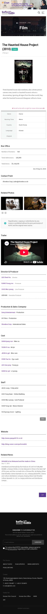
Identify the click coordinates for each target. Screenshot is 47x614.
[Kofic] (5, 13)
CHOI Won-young (8, 289)
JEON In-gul (6, 353)
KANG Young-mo (8, 283)
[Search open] (39, 13)
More (42, 419)
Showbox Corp (7, 324)
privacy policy (12, 549)
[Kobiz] (11, 13)
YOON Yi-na (6, 347)
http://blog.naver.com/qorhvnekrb (14, 444)
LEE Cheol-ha (6, 277)
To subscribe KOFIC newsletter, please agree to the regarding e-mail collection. (22, 548)
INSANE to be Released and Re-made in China (18, 461)
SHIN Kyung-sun (7, 341)
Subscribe (38, 542)
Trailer (15, 49)
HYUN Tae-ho (6, 359)
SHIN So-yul (6, 371)
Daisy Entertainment (9, 312)
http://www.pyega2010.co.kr (12, 438)
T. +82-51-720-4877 (8, 583)
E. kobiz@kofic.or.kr (9, 586)
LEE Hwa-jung (6, 365)
